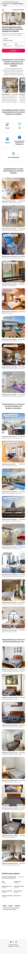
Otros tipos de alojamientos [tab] (9, 876)
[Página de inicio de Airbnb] (3, 9)
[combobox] (13, 40)
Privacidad (10, 946)
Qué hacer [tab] (21, 876)
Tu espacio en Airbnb (18, 10)
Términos (16, 946)
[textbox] (7, 46)
